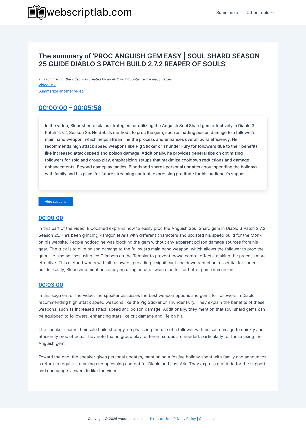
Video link (47, 85)
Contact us (207, 418)
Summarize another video (61, 91)
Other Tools (257, 12)
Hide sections (56, 201)
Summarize (227, 12)
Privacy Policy (185, 418)
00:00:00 (53, 107)
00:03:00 (51, 284)
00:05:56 (87, 107)
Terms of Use (159, 418)
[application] (271, 12)
